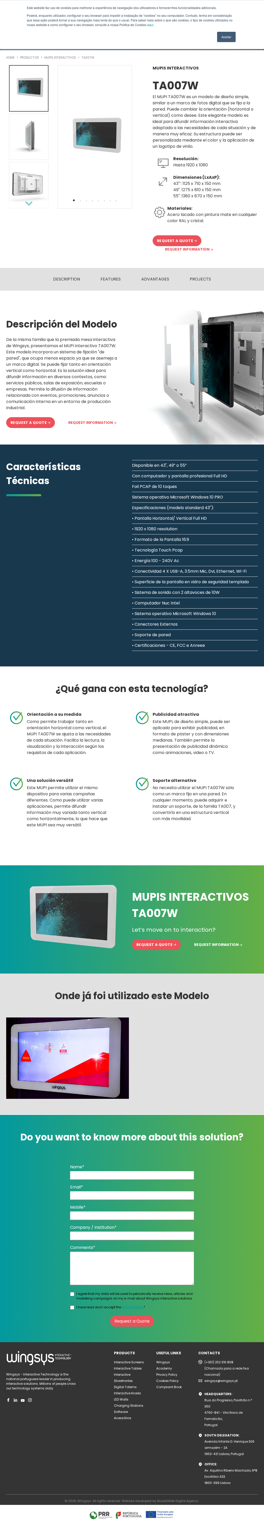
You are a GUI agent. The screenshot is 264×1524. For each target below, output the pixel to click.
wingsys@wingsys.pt (221, 1381)
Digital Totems (125, 1387)
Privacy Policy (132, 1307)
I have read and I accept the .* (110, 1307)
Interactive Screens (129, 1362)
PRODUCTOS (30, 57)
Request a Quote (132, 1321)
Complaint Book (169, 1387)
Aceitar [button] (226, 37)
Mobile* (78, 1207)
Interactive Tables (128, 1368)
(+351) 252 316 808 (218, 1362)
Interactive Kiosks (127, 1393)
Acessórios (122, 1418)
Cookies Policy (167, 1381)
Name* (77, 1167)
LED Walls (121, 1399)
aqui (150, 24)
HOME (10, 57)
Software (121, 1412)
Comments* (82, 1247)
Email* (76, 1187)
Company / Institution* (93, 1227)
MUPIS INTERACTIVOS (60, 57)
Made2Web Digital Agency (178, 1501)
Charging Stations (128, 1405)
